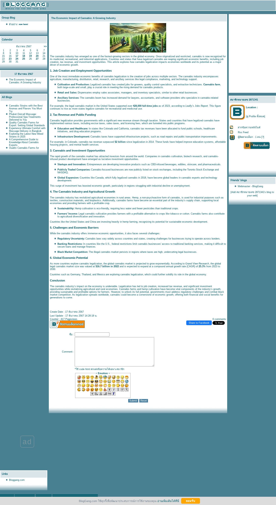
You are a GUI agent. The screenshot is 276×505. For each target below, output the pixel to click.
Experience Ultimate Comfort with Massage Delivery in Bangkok (27, 129)
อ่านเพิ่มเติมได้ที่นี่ (168, 500)
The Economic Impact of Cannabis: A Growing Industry (25, 81)
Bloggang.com (17, 480)
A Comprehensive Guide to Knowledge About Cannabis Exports (24, 142)
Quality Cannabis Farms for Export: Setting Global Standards (27, 124)
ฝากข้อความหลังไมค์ (249, 127)
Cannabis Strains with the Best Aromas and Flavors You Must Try (26, 108)
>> (45, 46)
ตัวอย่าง (13, 24)
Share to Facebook (199, 322)
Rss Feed (243, 132)
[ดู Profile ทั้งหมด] (255, 116)
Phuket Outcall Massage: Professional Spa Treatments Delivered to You (25, 117)
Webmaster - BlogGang (250, 186)
